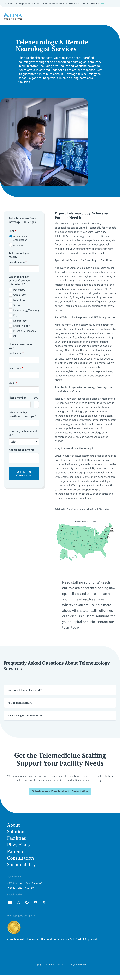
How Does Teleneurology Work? (24, 690)
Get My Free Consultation (23, 473)
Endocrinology (21, 325)
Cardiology (19, 294)
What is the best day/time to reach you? (23, 414)
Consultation (20, 858)
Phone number (17, 397)
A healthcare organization (20, 237)
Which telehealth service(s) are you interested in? (19, 280)
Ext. (36, 397)
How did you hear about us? (23, 432)
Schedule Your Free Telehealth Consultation (60, 791)
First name (16, 353)
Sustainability (21, 864)
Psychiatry (19, 289)
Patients (15, 851)
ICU (15, 315)
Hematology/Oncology (26, 310)
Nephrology (20, 320)
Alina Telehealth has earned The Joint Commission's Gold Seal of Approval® (52, 939)
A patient (18, 245)
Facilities (16, 838)
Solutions (16, 831)
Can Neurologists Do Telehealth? (24, 715)
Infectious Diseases (24, 331)
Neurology (19, 300)
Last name (16, 368)
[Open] (113, 15)
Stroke (16, 305)
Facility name (18, 262)
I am (12, 230)
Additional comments (21, 449)
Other (16, 336)
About (13, 825)
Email (13, 382)
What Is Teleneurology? (19, 702)
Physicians (18, 845)
